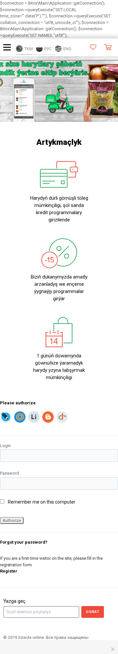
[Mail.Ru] (20, 417)
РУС (47, 48)
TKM (28, 48)
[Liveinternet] (34, 417)
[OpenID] (62, 417)
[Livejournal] (5, 417)
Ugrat (92, 612)
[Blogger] (48, 417)
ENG (66, 48)
